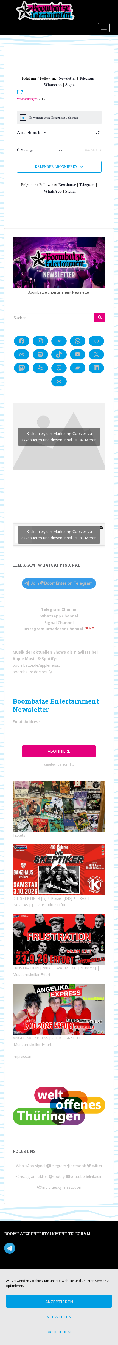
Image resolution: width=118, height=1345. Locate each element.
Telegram (86, 78)
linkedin (95, 1176)
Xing (43, 1187)
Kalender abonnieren (56, 166)
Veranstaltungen (27, 98)
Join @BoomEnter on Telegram (61, 583)
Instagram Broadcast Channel (53, 629)
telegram (58, 1165)
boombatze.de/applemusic (36, 665)
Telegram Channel (59, 609)
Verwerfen (59, 1316)
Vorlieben (59, 1332)
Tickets (19, 835)
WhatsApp (53, 85)
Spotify (49, 658)
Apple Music (24, 658)
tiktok (43, 1176)
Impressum (23, 1056)
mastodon (72, 1187)
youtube (77, 1176)
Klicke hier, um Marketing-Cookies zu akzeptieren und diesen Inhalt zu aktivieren (59, 436)
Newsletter (67, 78)
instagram (28, 1176)
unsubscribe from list (59, 764)
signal (40, 1165)
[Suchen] (99, 317)
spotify (59, 1176)
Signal (70, 85)
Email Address (27, 721)
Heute (59, 150)
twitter (96, 1165)
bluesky (55, 1187)
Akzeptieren (59, 1301)
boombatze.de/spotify (32, 671)
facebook (77, 1165)
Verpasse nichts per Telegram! (42, 1247)
